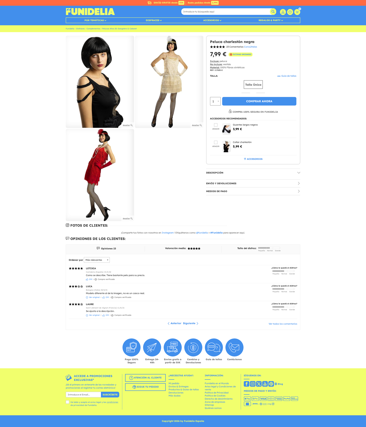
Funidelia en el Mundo (217, 383)
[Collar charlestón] (226, 146)
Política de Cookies (215, 395)
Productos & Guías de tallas (184, 389)
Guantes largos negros (245, 124)
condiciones (112, 402)
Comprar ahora (259, 101)
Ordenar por (76, 259)
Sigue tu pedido (147, 386)
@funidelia (202, 232)
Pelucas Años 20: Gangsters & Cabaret (119, 28)
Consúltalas (250, 46)
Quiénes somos (213, 408)
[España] (246, 384)
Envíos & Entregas (179, 386)
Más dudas (175, 395)
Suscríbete (110, 394)
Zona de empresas (215, 401)
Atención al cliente (147, 377)
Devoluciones (176, 392)
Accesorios (211, 20)
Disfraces (152, 20)
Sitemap (209, 404)
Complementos (93, 28)
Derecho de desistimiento (219, 398)
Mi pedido (174, 383)
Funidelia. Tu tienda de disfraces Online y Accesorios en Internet (90, 11)
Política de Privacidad (216, 392)
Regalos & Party (270, 20)
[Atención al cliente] (290, 12)
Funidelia (70, 28)
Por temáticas (94, 20)
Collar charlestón (242, 142)
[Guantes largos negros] (226, 129)
